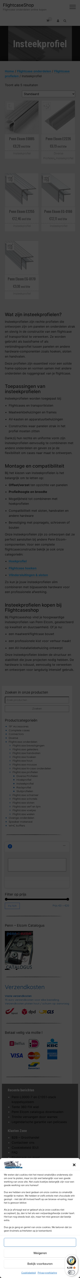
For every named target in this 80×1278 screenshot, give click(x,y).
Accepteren (40, 1242)
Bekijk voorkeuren (40, 1264)
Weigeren (40, 1253)
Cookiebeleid (28, 1272)
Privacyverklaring (47, 1272)
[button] (74, 1165)
